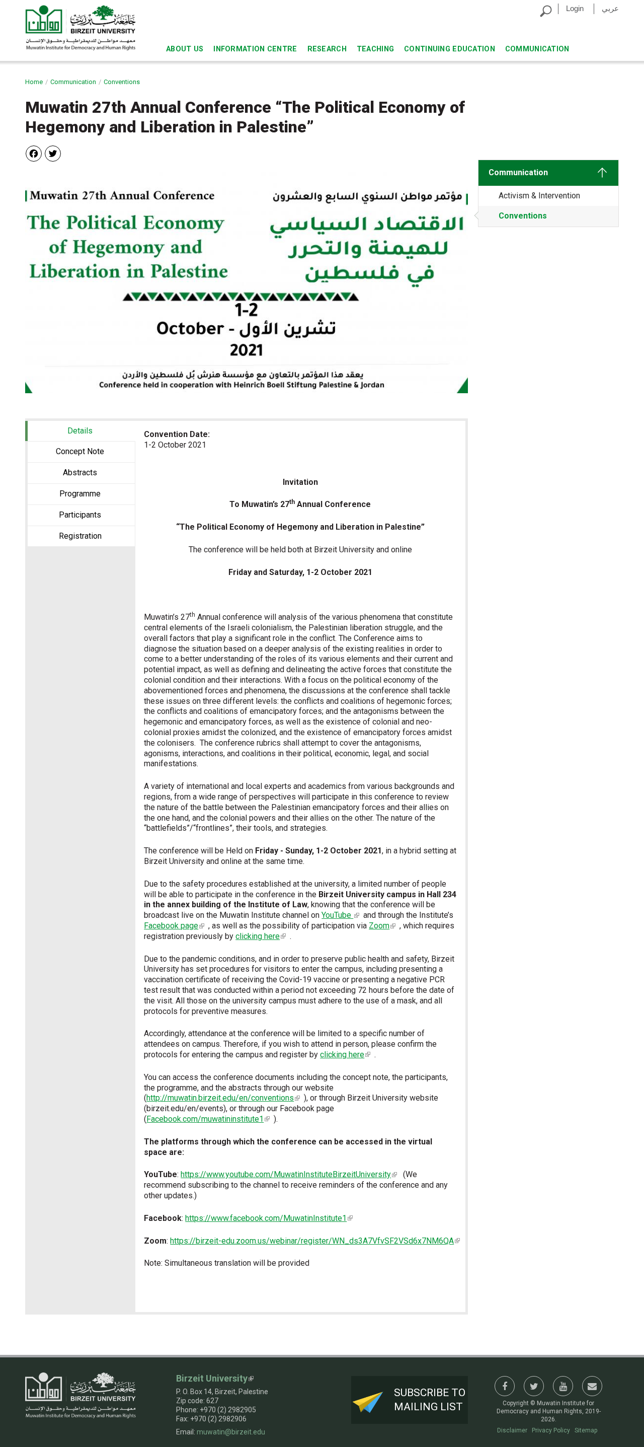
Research (327, 49)
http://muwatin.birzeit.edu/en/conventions (220, 1098)
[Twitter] (52, 153)
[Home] (80, 27)
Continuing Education (449, 49)
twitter (534, 1386)
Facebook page (171, 925)
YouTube (337, 915)
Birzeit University (212, 1378)
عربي (610, 8)
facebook (505, 1386)
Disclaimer (512, 1430)
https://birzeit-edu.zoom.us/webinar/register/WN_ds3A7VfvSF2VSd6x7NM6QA (312, 1241)
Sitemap (586, 1430)
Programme (80, 493)
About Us (184, 49)
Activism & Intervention (539, 195)
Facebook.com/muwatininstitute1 (205, 1119)
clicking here (257, 936)
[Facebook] (33, 153)
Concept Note (80, 451)
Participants (80, 515)
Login (575, 8)
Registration (80, 536)
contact (592, 1386)
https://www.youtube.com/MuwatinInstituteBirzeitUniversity (286, 1174)
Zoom (379, 925)
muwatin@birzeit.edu (231, 1432)
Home (34, 82)
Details (100, 431)
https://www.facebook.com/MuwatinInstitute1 (266, 1218)
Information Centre (255, 49)
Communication (537, 49)
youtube (563, 1386)
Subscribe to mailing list (429, 1399)
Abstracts (80, 472)
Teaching (375, 49)
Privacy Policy (551, 1430)
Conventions (122, 82)
